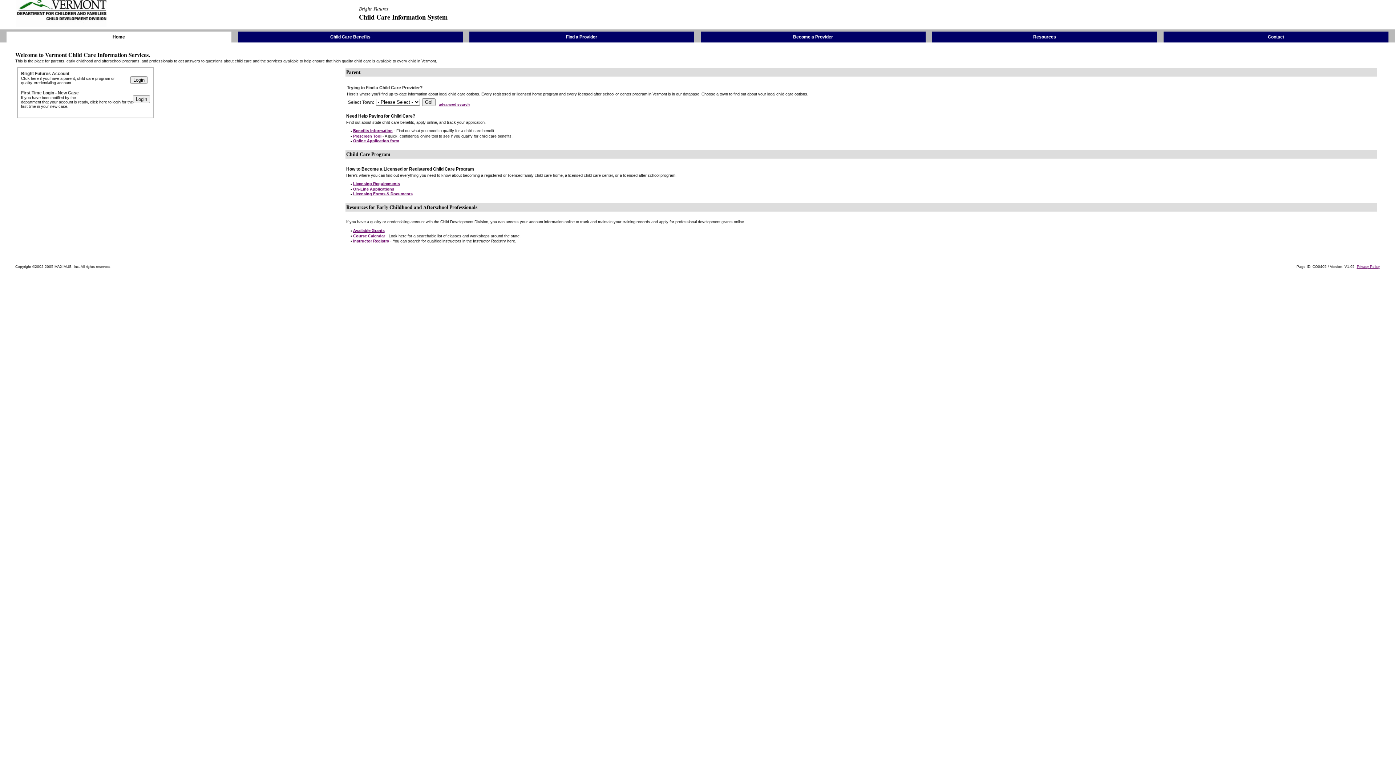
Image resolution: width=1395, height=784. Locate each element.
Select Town (360, 102)
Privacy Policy (1368, 267)
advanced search (454, 104)
